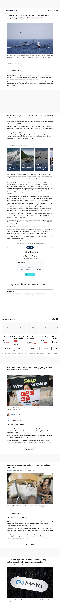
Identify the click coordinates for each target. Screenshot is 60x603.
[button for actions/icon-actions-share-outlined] (51, 63)
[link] (9, 10)
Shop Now (7, 348)
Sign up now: (9, 20)
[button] (50, 10)
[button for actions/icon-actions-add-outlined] (19, 414)
